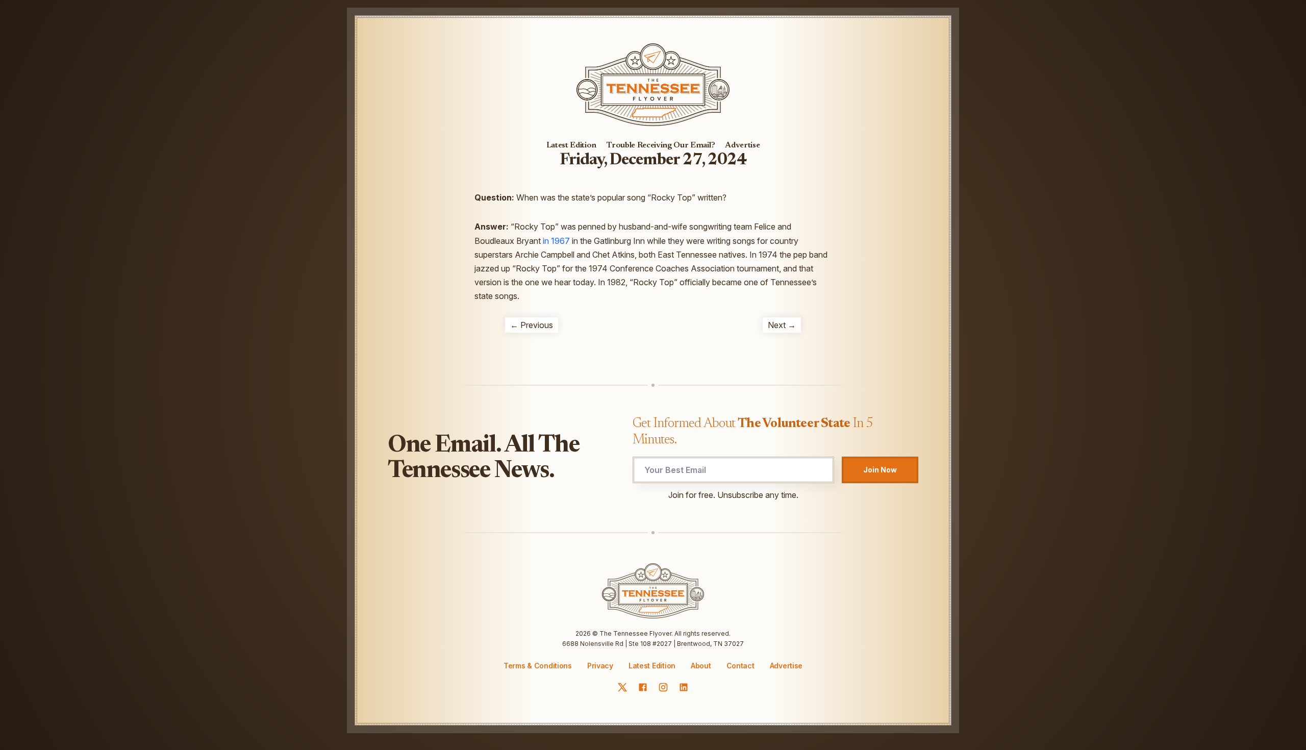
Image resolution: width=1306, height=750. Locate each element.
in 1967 (556, 241)
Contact (740, 666)
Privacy (600, 665)
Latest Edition (571, 145)
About (701, 666)
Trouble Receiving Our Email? (661, 145)
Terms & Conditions (538, 665)
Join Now (880, 469)
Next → (782, 325)
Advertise (742, 145)
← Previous (531, 325)
